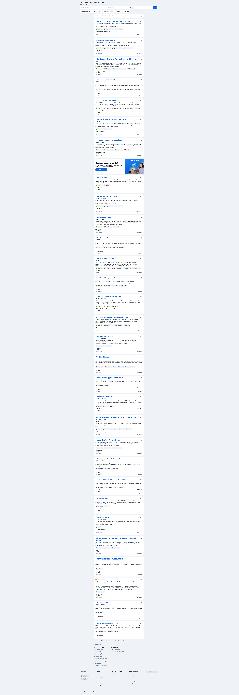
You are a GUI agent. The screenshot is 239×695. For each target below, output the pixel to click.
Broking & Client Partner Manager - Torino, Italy (111, 317)
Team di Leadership (100, 677)
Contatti (97, 679)
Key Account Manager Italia (105, 40)
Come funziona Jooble (101, 676)
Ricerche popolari (97, 644)
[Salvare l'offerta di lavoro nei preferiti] (141, 21)
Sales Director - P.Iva (102, 238)
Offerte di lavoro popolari (115, 649)
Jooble (156, 692)
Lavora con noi (99, 681)
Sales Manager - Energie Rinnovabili (107, 459)
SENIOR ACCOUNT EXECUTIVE (106, 196)
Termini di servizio (84, 691)
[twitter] (153, 672)
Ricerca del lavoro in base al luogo (117, 651)
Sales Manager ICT (102, 603)
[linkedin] (156, 672)
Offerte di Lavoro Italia (100, 685)
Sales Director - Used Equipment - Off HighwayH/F (113, 21)
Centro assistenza (100, 683)
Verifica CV (131, 683)
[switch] (142, 16)
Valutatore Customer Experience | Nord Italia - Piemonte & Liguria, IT (115, 539)
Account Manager (101, 177)
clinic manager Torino (98, 654)
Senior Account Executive (104, 217)
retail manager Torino (98, 663)
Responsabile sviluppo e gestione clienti (109, 378)
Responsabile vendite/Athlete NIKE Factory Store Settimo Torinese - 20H (115, 418)
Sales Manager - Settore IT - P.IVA (107, 623)
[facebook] (147, 672)
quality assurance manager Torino (100, 665)
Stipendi (130, 679)
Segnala (140, 34)
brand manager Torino (98, 660)
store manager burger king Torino (100, 653)
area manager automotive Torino (100, 658)
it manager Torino (97, 651)
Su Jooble (98, 674)
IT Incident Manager (102, 357)
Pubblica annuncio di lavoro (118, 674)
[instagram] (150, 672)
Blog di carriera (132, 676)
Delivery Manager (101, 498)
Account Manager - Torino (104, 258)
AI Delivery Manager (102, 517)
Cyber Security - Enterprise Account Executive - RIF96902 (115, 59)
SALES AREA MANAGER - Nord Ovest (108, 297)
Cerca (155, 7)
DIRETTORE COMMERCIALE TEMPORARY (109, 559)
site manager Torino (98, 656)
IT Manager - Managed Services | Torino (109, 140)
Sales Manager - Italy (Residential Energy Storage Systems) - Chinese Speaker (116, 583)
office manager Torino (98, 649)
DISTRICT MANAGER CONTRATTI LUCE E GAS (111, 480)
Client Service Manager (103, 396)
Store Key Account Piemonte (105, 80)
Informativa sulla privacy (95, 691)
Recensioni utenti (132, 677)
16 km (131, 7)
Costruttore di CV (132, 681)
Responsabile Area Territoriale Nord (107, 440)
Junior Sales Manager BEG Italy (106, 278)
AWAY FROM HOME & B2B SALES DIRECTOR (110, 119)
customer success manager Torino (101, 661)
